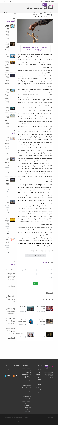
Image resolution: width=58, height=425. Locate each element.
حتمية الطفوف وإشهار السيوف (7, 221)
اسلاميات (51, 12)
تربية (10, 12)
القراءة (51, 251)
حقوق (45, 12)
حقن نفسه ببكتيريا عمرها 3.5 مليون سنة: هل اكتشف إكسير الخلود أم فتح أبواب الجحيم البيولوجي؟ (10, 298)
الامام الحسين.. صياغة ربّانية (40, 307)
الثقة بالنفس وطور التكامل (7, 240)
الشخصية (35, 251)
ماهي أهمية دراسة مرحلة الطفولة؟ (7, 140)
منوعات (20, 12)
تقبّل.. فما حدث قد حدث (7, 108)
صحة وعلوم (15, 12)
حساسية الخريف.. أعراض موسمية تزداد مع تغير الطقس (7, 65)
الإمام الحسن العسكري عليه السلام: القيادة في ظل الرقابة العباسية (10, 309)
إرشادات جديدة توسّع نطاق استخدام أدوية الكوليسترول (10, 330)
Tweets (13, 354)
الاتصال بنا (41, 1)
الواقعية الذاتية (41, 333)
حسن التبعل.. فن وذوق (21, 333)
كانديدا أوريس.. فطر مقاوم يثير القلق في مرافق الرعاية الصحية (7, 120)
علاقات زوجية (40, 12)
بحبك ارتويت (7, 201)
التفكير (47, 251)
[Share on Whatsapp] (44, 16)
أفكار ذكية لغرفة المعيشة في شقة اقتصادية (11, 286)
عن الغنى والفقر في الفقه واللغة (41, 320)
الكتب (32, 251)
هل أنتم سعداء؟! (7, 55)
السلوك (40, 251)
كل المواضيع (47, 1)
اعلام (26, 12)
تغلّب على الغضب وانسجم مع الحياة (22, 320)
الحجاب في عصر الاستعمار (23, 307)
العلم (44, 251)
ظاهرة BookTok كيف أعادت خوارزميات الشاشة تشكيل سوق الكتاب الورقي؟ (7, 32)
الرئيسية (52, 1)
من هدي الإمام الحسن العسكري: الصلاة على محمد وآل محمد (7, 80)
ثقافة (30, 12)
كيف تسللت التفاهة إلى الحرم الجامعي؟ (7, 161)
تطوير (35, 12)
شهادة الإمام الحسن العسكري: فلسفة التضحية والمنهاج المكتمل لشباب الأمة (7, 96)
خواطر (6, 12)
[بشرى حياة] (48, 6)
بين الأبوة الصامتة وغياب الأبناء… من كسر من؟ (7, 46)
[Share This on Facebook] (35, 16)
